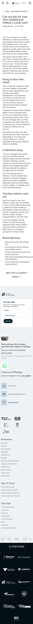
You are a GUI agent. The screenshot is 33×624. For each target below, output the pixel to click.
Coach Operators (7, 519)
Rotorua (4, 446)
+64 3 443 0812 (26, 376)
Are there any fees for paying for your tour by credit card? (17, 253)
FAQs (7, 11)
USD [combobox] (23, 3)
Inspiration (4, 525)
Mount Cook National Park (10, 461)
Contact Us (5, 510)
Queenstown (5, 467)
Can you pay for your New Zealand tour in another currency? (16, 248)
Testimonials (5, 516)
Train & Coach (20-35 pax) (10, 496)
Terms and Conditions (8, 528)
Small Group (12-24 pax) (9, 490)
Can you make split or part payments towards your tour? (17, 262)
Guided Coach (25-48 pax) (10, 493)
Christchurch (5, 455)
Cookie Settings (25, 538)
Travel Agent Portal (7, 507)
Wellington (4, 452)
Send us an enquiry (6, 353)
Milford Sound (6, 470)
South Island (5, 473)
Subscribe (8, 321)
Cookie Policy (9, 538)
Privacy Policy (3, 538)
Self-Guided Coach (7, 487)
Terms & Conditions (16, 538)
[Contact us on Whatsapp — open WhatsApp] (4, 365)
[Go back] (3, 11)
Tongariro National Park (9, 464)
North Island (5, 476)
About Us (4, 513)
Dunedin (4, 458)
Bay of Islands (6, 449)
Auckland (4, 443)
